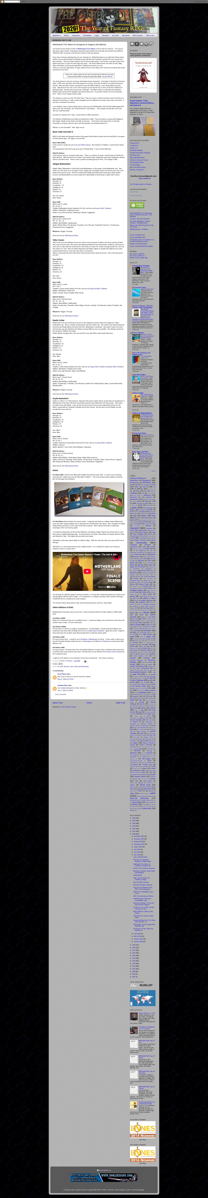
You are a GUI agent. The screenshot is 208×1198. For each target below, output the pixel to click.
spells (142, 733)
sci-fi (148, 716)
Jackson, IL (133, 148)
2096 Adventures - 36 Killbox (139, 229)
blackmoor (143, 513)
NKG (147, 674)
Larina (132, 636)
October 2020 (138, 841)
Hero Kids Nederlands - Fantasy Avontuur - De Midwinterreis (140, 222)
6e (153, 489)
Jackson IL (148, 625)
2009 (134, 971)
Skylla (132, 729)
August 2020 (138, 847)
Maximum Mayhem (146, 650)
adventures (134, 499)
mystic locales (136, 668)
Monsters (105, 35)
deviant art (138, 558)
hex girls (134, 610)
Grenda (132, 602)
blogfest (144, 516)
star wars (136, 737)
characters (149, 528)
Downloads (87, 35)
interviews (152, 620)
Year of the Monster (148, 806)
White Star (141, 791)
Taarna (140, 746)
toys (154, 762)
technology (149, 750)
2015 (134, 955)
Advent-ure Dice (135, 497)
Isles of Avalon (135, 625)
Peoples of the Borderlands (138, 244)
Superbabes (133, 740)
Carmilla (138, 524)
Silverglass (145, 725)
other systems (150, 690)
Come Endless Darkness (138, 540)
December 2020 (139, 836)
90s (145, 491)
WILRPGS (141, 793)
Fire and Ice (139, 588)
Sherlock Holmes (134, 725)
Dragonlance (136, 568)
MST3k (143, 664)
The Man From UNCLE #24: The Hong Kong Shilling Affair (146, 270)
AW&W (140, 505)
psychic (146, 698)
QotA (140, 700)
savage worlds (138, 716)
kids (131, 632)
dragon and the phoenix (137, 567)
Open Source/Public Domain (141, 684)
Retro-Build (150, 706)
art (131, 503)
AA (143, 493)
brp (149, 520)
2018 (134, 947)
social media (140, 729)
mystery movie (151, 666)
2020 (134, 834)
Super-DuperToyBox (139, 374)
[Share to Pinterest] (62, 664)
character (134, 528)
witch (72, 666)
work (154, 800)
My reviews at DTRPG (137, 254)
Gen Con (136, 598)
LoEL (143, 640)
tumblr (134, 768)
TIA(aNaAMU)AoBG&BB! (136, 760)
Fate (154, 584)
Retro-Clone (133, 708)
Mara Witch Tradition (104, 443)
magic (146, 644)
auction (134, 505)
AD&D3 (139, 495)
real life (142, 704)
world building (137, 802)
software (147, 729)
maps (138, 648)
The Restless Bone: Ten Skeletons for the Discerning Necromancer (142, 240)
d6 (134, 550)
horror (147, 612)
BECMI (150, 510)
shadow (153, 720)
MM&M (150, 656)
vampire (152, 774)
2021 (134, 831)
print (151, 696)
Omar (141, 682)
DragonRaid (133, 570)
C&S (136, 522)
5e (58, 666)
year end (137, 806)
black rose (133, 513)
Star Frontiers (142, 735)
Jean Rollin (133, 626)
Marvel (152, 648)
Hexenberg (144, 610)
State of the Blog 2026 (147, 289)
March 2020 (138, 936)
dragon (150, 565)
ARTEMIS (139, 503)
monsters (146, 658)
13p (136, 484)
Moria (143, 662)
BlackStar (152, 513)
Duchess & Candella (147, 572)
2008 (134, 974)
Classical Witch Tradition (98, 288)
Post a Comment (60, 694)
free (131, 592)
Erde (152, 580)
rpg (142, 710)
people (131, 694)
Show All (153, 471)
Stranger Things (148, 737)
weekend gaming (145, 787)
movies (132, 664)
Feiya (131, 588)
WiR (147, 793)
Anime (139, 501)
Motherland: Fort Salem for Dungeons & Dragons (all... (142, 865)
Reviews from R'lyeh (139, 433)
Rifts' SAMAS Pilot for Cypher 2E (147, 395)
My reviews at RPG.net (137, 256)
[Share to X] (58, 664)
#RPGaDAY (146, 482)
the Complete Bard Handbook (94, 631)
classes (149, 534)
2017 (134, 950)
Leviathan (135, 638)
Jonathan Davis (63, 685)
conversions (134, 547)
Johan (153, 626)
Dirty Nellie (153, 558)
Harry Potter (144, 606)
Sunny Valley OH (149, 739)
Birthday (151, 511)
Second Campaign (136, 720)
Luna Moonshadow (148, 642)
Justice (132, 630)
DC (146, 554)
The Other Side (134, 191)
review (143, 708)
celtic (153, 524)
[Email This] (54, 664)
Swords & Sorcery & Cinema (139, 160)
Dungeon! (132, 574)
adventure (149, 497)
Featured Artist (134, 143)
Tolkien (132, 762)
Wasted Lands (145, 785)
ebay (141, 574)
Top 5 (137, 762)
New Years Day (141, 670)
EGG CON (140, 576)
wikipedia (151, 791)
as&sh (146, 503)
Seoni (147, 720)
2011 (134, 966)
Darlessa (141, 552)
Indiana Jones (144, 620)
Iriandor (151, 622)
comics (152, 540)
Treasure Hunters (135, 766)
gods (151, 600)
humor (141, 615)
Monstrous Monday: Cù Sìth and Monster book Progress (143, 903)
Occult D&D (148, 678)
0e (131, 484)
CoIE (152, 538)
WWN (147, 804)
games (132, 596)
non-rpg (153, 674)
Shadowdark (149, 721)
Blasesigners (87, 641)
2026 (134, 818)
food (152, 588)
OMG (147, 682)
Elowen (136, 578)
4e (135, 489)
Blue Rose (137, 518)
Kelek (138, 630)
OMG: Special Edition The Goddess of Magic (141, 878)
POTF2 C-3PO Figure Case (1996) (147, 377)
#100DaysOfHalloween (138, 478)
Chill (137, 532)
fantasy (132, 584)
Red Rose (151, 704)
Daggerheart (142, 550)
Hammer (135, 606)
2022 (134, 828)
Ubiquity (144, 768)
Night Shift (136, 674)
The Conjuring (134, 755)
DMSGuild (141, 560)
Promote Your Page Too (136, 195)
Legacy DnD (150, 636)
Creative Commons (137, 548)
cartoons (147, 523)
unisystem (137, 770)
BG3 (137, 511)
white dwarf (147, 789)
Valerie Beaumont (134, 774)
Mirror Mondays (139, 656)
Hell (138, 608)
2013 (134, 961)
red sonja (132, 706)
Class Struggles (138, 534)
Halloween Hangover (149, 604)
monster (133, 658)
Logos (97, 35)
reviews (152, 708)
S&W (137, 714)
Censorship (137, 525)
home (139, 612)
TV (139, 768)
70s (131, 491)
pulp (152, 698)
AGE (144, 499)
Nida (154, 672)
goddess (143, 600)
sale (144, 714)
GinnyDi (136, 600)
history (151, 610)
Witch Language (141, 796)
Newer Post (58, 703)
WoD (138, 800)
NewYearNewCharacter (138, 672)
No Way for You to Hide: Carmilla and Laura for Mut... (143, 908)
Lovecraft (135, 642)
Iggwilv (140, 619)
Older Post (120, 703)
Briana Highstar (143, 520)
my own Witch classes (83, 145)
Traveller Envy (147, 764)
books (132, 520)
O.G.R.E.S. (140, 678)
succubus (132, 739)
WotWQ (135, 804)
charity (132, 530)
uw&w (143, 772)
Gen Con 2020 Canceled (141, 882)
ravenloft (141, 702)
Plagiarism (148, 694)
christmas (145, 532)
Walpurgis (140, 782)
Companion (133, 545)
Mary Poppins (133, 650)
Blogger (141, 1190)
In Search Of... (134, 145)
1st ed (153, 484)
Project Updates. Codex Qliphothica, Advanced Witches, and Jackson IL (142, 103)
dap (151, 550)
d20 (154, 548)
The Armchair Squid (139, 287)
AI (148, 499)
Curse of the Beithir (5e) (137, 237)
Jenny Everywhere (144, 626)
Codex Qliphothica (144, 538)
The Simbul (143, 756)
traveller (134, 764)
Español (132, 582)
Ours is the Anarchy (146, 435)
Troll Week (145, 766)
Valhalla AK (144, 774)
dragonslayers (142, 570)
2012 (134, 963)
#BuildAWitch (134, 480)
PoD (144, 696)
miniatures (152, 654)
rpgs (140, 712)
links (134, 640)
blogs (153, 516)
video (136, 781)
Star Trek (153, 735)
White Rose (133, 791)
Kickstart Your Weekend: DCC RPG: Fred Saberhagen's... (142, 888)
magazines (133, 644)
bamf (154, 505)
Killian (137, 632)
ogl (149, 680)
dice (145, 558)
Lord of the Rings (151, 640)
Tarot (148, 749)
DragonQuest (148, 568)
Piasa (137, 694)
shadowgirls (133, 723)
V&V (150, 772)
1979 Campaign (145, 484)
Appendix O (56, 35)
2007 (134, 977)
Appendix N (148, 501)
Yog (131, 808)
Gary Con (152, 596)
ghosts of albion (149, 598)
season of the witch (145, 718)
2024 (134, 823)
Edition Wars (149, 574)
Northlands (152, 676)
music (150, 664)
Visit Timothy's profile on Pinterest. (141, 184)
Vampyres (135, 778)
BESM (131, 511)
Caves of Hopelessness (137, 235)
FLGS (146, 588)
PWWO (132, 700)
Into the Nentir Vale (139, 622)
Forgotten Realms (136, 590)
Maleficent (132, 648)
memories (140, 652)
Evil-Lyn (139, 582)
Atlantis (153, 503)
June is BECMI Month (140, 857)
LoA (139, 640)
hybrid (143, 617)
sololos (128, 1190)
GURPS (132, 604)
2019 (134, 945)
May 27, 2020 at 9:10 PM (65, 679)
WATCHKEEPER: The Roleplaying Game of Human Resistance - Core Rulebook (141, 214)
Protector (138, 698)
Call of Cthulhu (143, 522)
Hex (154, 608)
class (153, 532)
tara (141, 749)
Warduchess (150, 782)
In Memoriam (149, 618)
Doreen (144, 562)
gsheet (151, 602)
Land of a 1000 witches (143, 634)
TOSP (143, 762)
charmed (140, 530)
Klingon (152, 632)
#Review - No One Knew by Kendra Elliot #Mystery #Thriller (147, 336)
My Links (115, 35)
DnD (61, 666)
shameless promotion (146, 723)
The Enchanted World (137, 162)
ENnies (145, 580)
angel (133, 501)
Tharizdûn (149, 753)
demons (136, 556)
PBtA (152, 692)
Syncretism (133, 746)
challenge (148, 526)
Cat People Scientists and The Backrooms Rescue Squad (147, 416)
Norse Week (143, 676)
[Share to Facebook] (60, 664)
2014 (134, 958)
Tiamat (149, 760)
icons (134, 618)
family (150, 582)
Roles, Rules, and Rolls (140, 452)
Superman (142, 741)
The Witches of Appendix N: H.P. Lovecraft (147, 1027)
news (151, 670)
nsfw (133, 678)
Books (66, 35)
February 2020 (138, 939)
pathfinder (142, 692)
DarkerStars (133, 552)
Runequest (147, 712)
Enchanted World (135, 580)
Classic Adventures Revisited (137, 536)
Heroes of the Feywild (113, 652)
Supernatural (152, 740)
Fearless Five (136, 586)
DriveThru (133, 573)
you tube (136, 808)
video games (147, 781)
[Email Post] (84, 661)
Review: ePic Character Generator (144, 868)
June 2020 (137, 852)
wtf (143, 804)
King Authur (144, 632)
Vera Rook (144, 778)
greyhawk (142, 602)
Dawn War (138, 554)
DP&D (132, 565)
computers (147, 545)
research (141, 706)
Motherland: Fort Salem (86, 49)
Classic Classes (151, 536)
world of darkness (150, 802)
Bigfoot (143, 511)
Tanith (135, 749)
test (143, 753)
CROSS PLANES (137, 393)
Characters (76, 35)
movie (150, 662)
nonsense (135, 676)
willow (132, 793)
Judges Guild (150, 628)
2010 (134, 969)
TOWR (149, 762)
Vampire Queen (140, 776)
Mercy (146, 652)
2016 (134, 953)
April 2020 (137, 934)
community (141, 542)
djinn (133, 560)
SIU (153, 727)
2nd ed (145, 487)
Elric (144, 578)
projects (132, 698)
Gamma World (143, 596)
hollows (132, 613)
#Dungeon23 (146, 480)
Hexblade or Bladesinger (89, 639)
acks (149, 493)
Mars (145, 648)
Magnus (141, 646)
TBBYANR (137, 751)
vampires (153, 776)
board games (148, 518)
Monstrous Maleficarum (136, 660)
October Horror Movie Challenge (140, 153)
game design (147, 594)
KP (131, 634)
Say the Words (107, 76)
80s (137, 491)
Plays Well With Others (137, 157)
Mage (139, 644)
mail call (149, 646)
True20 (153, 766)
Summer (140, 739)
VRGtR (132, 782)
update (147, 770)
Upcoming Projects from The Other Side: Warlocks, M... (144, 921)
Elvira (151, 578)
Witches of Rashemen (103, 641)
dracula (140, 565)
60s (149, 489)
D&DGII (147, 548)
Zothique (132, 810)
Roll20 (136, 710)
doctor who (134, 563)
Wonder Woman (146, 800)
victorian (152, 779)
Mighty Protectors (140, 654)
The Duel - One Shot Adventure (140, 219)
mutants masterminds (137, 666)
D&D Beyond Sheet (71, 235)
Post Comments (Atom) (68, 707)
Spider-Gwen (150, 733)
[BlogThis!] (56, 664)
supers (135, 743)
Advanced (147, 495)
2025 (134, 820)
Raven (131, 702)
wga (138, 789)
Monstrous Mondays (136, 150)
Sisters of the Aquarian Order (141, 727)
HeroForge (146, 608)
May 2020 (137, 855)
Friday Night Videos (140, 592)
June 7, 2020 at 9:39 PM (65, 690)
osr (131, 690)
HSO (131, 615)
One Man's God (135, 155)
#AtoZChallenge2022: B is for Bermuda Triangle (147, 1103)
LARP (141, 636)
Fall (145, 582)
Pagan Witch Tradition (97, 367)
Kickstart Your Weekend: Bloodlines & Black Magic (142, 860)
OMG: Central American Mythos (143, 896)
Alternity (153, 499)
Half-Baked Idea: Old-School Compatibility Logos (142, 899)
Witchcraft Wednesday (82, 666)
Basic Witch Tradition (116, 367)
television (67, 666)
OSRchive (139, 690)
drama (152, 570)
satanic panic (151, 714)
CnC (133, 538)
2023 (134, 826)
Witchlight (132, 800)
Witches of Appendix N (137, 170)
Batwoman (141, 510)
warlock (132, 785)
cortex (144, 547)
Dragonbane (152, 566)
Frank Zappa (150, 590)
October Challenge (136, 680)
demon (153, 554)
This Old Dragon (135, 165)
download (150, 562)
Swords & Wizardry (145, 745)
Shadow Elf (137, 722)
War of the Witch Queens (138, 167)
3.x (154, 487)
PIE (142, 694)
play (154, 694)
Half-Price (139, 604)
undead (153, 768)
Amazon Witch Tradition (102, 208)
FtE (138, 594)
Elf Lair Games (150, 576)
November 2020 (139, 839)
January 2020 (138, 941)
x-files (152, 804)
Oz (135, 692)
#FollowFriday (134, 482)
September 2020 (139, 844)
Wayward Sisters (134, 787)
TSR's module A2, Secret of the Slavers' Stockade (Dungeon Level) (147, 456)
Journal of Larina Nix (138, 628)
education (132, 576)
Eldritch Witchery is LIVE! (147, 1013)
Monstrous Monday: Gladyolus (143, 885)
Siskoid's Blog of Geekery (141, 266)
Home (89, 703)
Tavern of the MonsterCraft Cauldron (141, 246)
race (152, 700)
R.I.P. (147, 700)
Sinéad (153, 725)
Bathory (132, 510)
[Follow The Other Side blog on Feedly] (137, 208)
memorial (132, 652)
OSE (149, 688)
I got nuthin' (151, 617)
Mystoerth (125, 35)
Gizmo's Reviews (138, 333)
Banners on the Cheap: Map (139, 258)
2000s (136, 487)
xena (131, 806)
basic (134, 507)
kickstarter (147, 630)
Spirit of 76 (133, 735)
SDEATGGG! (133, 718)
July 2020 (137, 849)
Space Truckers (141, 731)
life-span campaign (145, 638)
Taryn (153, 749)
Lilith (154, 639)
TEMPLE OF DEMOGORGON (141, 413)
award (148, 505)
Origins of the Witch (140, 688)
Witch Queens (138, 35)
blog (134, 516)
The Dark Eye (146, 755)
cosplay (153, 547)
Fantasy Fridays (144, 584)
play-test (136, 696)
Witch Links (150, 35)
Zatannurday (146, 808)
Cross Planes (62, 674)
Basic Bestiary (148, 508)
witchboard (151, 796)
